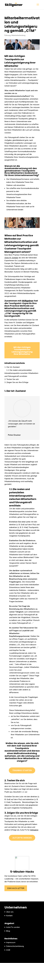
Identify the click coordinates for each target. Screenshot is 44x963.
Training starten (22, 770)
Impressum (10, 942)
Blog (8, 931)
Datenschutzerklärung (15, 946)
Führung (7, 35)
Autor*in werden (22, 837)
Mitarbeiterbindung (18, 35)
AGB (8, 950)
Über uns (9, 912)
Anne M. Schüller (11, 257)
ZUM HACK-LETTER (15, 888)
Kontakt (9, 915)
